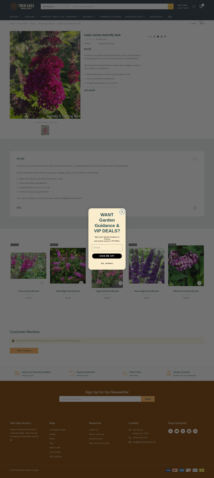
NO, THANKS (107, 263)
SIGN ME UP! (107, 256)
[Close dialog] (122, 212)
